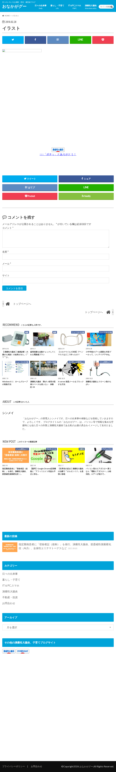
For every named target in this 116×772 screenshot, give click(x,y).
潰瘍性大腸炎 (91, 6)
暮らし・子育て (57, 6)
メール (6, 263)
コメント (7, 227)
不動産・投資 (10, 597)
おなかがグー (14, 6)
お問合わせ (8, 603)
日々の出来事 (41, 6)
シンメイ (8, 413)
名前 (5, 251)
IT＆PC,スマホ (74, 6)
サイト (6, 275)
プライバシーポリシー (13, 766)
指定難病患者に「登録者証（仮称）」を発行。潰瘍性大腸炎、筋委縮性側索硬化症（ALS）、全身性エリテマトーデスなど (65, 546)
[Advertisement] (30, 119)
